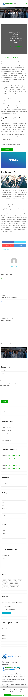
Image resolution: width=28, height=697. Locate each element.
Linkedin (21, 245)
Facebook (8, 242)
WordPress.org (5, 540)
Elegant (4, 580)
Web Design (5, 586)
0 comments (21, 57)
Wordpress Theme (14, 586)
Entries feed (4, 533)
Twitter (21, 242)
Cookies (14, 661)
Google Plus (8, 245)
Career (3, 558)
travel (16, 583)
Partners (4, 565)
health (10, 580)
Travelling (4, 515)
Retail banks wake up (6, 361)
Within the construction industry (9, 297)
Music (3, 505)
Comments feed (5, 536)
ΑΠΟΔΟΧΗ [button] (7, 695)
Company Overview (6, 555)
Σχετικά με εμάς (5, 661)
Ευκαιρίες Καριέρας (6, 664)
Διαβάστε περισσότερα (17, 695)
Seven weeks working (6, 343)
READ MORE (6, 613)
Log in (3, 530)
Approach (4, 561)
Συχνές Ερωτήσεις (6, 662)
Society (16, 57)
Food (3, 498)
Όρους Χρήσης (7, 686)
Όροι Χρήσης (15, 662)
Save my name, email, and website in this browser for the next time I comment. (13, 384)
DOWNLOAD (6, 149)
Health (3, 502)
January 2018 (4, 483)
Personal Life (12, 57)
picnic (15, 580)
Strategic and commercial (7, 433)
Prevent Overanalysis (6, 320)
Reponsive (5, 583)
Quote (4, 249)
